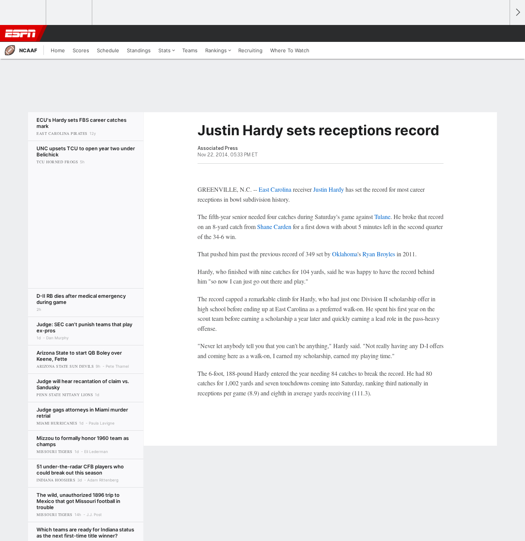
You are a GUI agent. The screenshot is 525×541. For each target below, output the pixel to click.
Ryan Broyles (378, 254)
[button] (500, 33)
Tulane (382, 216)
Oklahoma (344, 254)
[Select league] (23, 12)
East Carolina (275, 189)
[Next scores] (517, 12)
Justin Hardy (328, 189)
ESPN (20, 33)
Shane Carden (274, 226)
